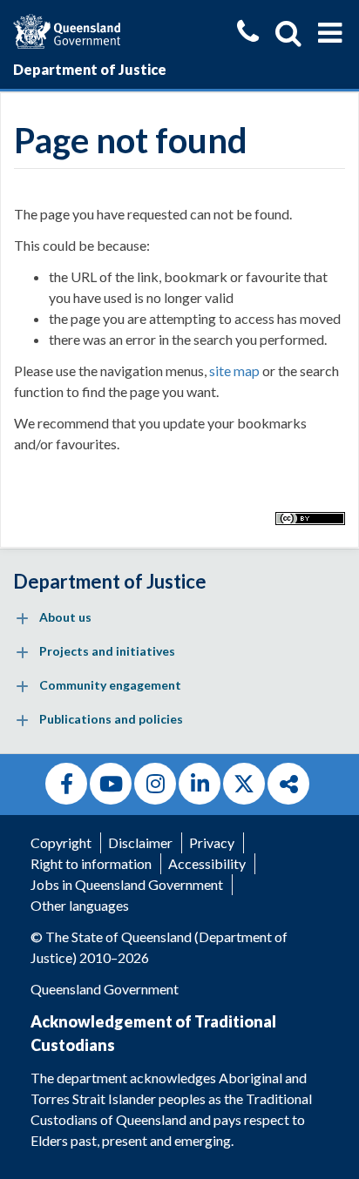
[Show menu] (330, 33)
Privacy (211, 842)
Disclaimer (140, 842)
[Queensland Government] (66, 29)
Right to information (91, 863)
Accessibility (207, 863)
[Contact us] (248, 33)
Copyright (60, 842)
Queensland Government (104, 988)
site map (234, 370)
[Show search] (288, 33)
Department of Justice (89, 69)
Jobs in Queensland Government (126, 884)
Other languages (79, 905)
